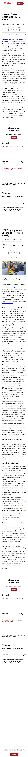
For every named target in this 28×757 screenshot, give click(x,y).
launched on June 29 (7, 303)
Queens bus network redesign (12, 288)
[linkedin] (11, 34)
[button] (3, 3)
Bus (2, 10)
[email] (18, 34)
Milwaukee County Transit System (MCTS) (13, 24)
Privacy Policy (22, 750)
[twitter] (14, 34)
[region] (14, 752)
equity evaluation (21, 499)
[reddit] (16, 34)
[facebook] (9, 34)
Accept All (14, 754)
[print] (25, 34)
